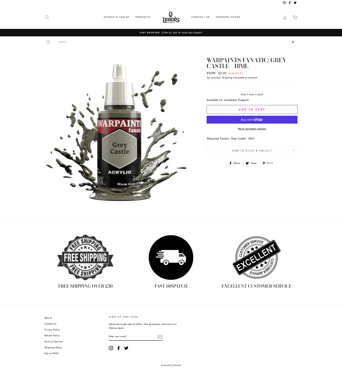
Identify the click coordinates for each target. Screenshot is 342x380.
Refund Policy (52, 335)
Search (48, 318)
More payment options (252, 129)
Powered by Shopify (171, 365)
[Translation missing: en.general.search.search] (48, 42)
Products (143, 17)
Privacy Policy (52, 329)
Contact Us (200, 17)
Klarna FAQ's (52, 353)
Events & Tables (116, 17)
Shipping (227, 77)
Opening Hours (228, 17)
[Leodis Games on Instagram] (111, 348)
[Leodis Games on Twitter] (126, 348)
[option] (171, 33)
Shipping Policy (53, 347)
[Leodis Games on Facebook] (118, 348)
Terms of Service (54, 341)
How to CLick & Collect (252, 150)
